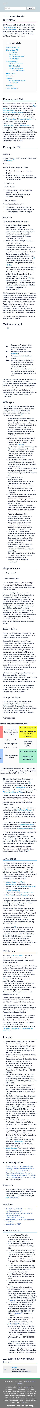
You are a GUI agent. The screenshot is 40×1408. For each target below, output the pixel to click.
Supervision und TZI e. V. (14, 1217)
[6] (24, 457)
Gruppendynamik (25, 125)
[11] (14, 908)
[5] (13, 406)
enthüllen (9, 265)
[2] (34, 258)
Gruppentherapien (25, 119)
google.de (12, 1300)
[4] (18, 289)
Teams (23, 882)
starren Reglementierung (26, 824)
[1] (13, 160)
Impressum (11, 1406)
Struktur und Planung (24, 810)
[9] (28, 850)
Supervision (10, 895)
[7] (27, 723)
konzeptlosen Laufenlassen (26, 829)
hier (19, 1387)
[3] (29, 278)
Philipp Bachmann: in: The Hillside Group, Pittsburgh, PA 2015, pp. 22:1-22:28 (20, 1171)
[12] (15, 927)
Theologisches (18, 1141)
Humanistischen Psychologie (13, 112)
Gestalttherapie (8, 125)
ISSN (7, 1198)
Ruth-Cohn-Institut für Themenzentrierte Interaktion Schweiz (19, 1214)
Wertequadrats (21, 787)
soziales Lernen (11, 29)
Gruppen (14, 882)
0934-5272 (13, 1198)
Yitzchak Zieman (8, 110)
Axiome (9, 160)
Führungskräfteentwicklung (26, 886)
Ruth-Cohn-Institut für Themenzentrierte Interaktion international (19, 1210)
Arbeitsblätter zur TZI (13, 1224)
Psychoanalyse (11, 119)
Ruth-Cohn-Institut (17, 956)
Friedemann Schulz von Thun (13, 792)
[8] (29, 783)
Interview (21, 444)
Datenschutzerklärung (25, 1406)
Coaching (24, 895)
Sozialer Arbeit (28, 893)
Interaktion (14, 353)
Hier (27, 1387)
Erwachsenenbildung (13, 890)
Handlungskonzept (9, 27)
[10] (25, 878)
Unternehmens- (11, 884)
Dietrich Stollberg (11, 1148)
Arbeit (8, 882)
